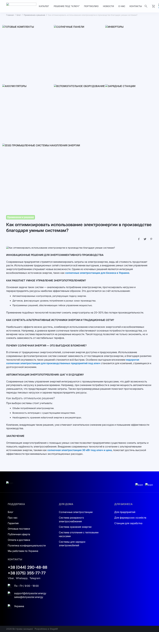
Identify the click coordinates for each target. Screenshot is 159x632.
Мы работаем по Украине (23, 550)
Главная (10, 15)
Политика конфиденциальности (27, 545)
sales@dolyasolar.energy (28, 597)
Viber (11, 578)
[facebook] (149, 485)
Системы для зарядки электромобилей (72, 543)
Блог (19, 15)
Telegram (35, 578)
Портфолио (91, 6)
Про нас (13, 517)
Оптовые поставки (19, 528)
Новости (108, 6)
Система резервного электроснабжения (71, 519)
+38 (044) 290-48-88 (27, 567)
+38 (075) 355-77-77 (27, 573)
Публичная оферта (19, 534)
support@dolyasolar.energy (30, 593)
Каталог (44, 6)
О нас (121, 6)
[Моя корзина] (153, 6)
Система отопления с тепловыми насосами (78, 534)
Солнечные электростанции (76, 512)
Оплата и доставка (19, 539)
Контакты (135, 6)
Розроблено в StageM (46, 628)
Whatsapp (22, 578)
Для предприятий (124, 512)
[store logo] (21, 6)
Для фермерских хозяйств (130, 517)
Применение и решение (34, 15)
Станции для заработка (128, 523)
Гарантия (13, 523)
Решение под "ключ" (67, 6)
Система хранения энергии (75, 526)
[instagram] (139, 485)
